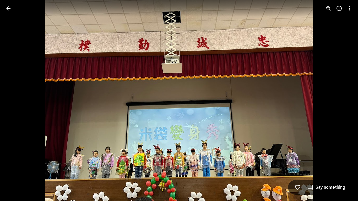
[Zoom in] (328, 8)
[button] (14, 100)
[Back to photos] (8, 8)
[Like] (298, 187)
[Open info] (339, 8)
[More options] (349, 8)
